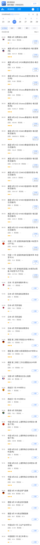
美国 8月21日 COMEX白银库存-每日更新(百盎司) (23, 160)
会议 (12, 28)
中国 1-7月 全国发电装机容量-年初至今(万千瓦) (23, 242)
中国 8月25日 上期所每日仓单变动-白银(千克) (22, 437)
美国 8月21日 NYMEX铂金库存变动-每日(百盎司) (23, 201)
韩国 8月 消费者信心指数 (17, 37)
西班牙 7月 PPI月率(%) (17, 399)
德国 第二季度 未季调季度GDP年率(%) (23, 351)
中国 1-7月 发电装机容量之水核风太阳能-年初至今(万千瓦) (23, 270)
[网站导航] (37, 9)
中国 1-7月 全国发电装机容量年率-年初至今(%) (23, 256)
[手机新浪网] (3, 9)
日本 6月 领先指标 (15, 317)
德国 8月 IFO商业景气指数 (18, 491)
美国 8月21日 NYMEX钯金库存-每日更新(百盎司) (23, 215)
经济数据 (4, 28)
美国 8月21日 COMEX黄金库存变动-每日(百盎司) (23, 146)
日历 (19, 9)
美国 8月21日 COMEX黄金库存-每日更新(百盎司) (23, 132)
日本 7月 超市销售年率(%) (18, 283)
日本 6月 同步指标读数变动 (18, 328)
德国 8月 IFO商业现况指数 (18, 502)
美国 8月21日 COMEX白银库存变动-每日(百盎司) (23, 173)
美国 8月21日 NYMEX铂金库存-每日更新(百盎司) (23, 187)
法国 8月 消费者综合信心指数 (19, 376)
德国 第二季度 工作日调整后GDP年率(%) (22, 363)
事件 (27, 28)
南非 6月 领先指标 (15, 410)
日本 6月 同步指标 (15, 305)
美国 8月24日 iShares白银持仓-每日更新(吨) (23, 105)
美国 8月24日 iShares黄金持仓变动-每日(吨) (23, 91)
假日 (34, 28)
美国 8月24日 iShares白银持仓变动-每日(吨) (23, 77)
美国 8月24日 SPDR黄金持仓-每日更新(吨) (23, 50)
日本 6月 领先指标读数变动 (18, 294)
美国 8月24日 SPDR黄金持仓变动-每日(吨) (23, 63)
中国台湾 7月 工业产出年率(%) (20, 525)
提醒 (35, 288)
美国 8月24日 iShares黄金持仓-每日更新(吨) (23, 118)
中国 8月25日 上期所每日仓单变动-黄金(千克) (22, 423)
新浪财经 (10, 9)
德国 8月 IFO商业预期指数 (18, 514)
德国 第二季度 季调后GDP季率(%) (21, 340)
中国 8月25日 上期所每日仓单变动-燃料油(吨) (22, 450)
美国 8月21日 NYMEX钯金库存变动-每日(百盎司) (23, 229)
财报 (19, 28)
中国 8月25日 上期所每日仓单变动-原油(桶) (22, 464)
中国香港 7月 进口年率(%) (18, 536)
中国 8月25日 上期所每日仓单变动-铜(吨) (22, 478)
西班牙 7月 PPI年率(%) (17, 388)
